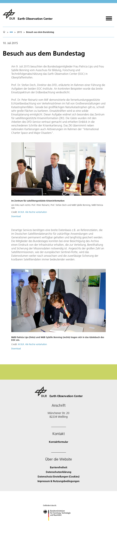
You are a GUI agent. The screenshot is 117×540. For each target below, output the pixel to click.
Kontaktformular (58, 441)
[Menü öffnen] (109, 17)
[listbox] (11, 32)
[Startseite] (4, 32)
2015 (19, 32)
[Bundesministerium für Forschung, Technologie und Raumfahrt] (58, 523)
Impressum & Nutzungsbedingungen (58, 481)
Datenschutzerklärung (58, 471)
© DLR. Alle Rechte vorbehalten (32, 212)
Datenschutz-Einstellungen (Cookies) (58, 476)
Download (16, 216)
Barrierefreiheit (58, 467)
